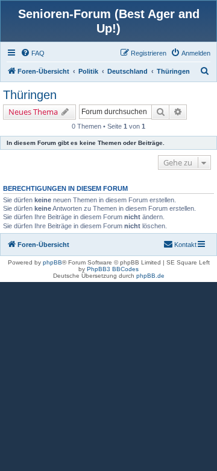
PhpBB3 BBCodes (113, 269)
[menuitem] (32, 53)
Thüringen (30, 94)
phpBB (52, 262)
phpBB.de (150, 275)
